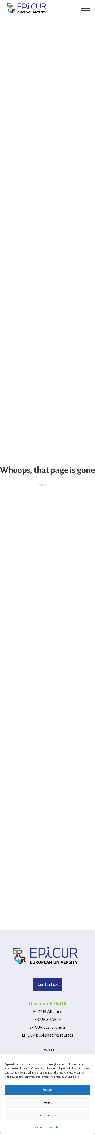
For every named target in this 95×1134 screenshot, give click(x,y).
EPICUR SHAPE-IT (47, 1019)
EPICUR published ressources (47, 1035)
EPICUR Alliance (47, 1011)
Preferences (47, 1115)
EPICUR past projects (47, 1027)
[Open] (85, 8)
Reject (47, 1102)
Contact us (47, 984)
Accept (47, 1090)
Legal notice (39, 1127)
